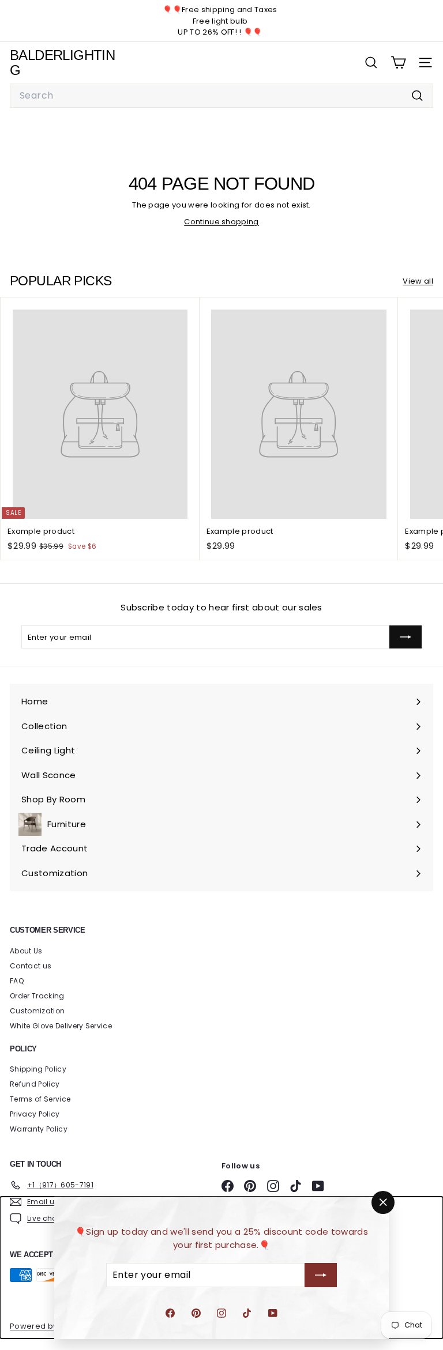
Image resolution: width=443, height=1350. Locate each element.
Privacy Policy (35, 1114)
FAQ (17, 981)
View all (418, 281)
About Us (26, 951)
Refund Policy (34, 1084)
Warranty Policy (38, 1129)
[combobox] (221, 96)
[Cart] (398, 63)
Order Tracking (37, 996)
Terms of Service (40, 1099)
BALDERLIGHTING (62, 62)
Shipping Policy (38, 1069)
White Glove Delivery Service (61, 1026)
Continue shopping (221, 221)
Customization (37, 1011)
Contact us (30, 966)
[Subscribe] (321, 1275)
